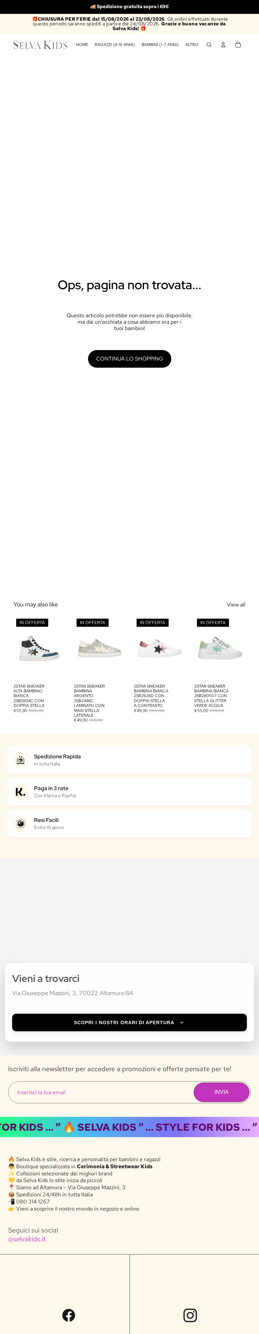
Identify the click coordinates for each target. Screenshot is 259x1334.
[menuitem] (192, 45)
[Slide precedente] (20, 648)
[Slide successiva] (57, 648)
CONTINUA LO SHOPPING (129, 358)
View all (236, 604)
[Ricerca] (209, 44)
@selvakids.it (27, 1239)
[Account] (223, 44)
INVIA (221, 1092)
